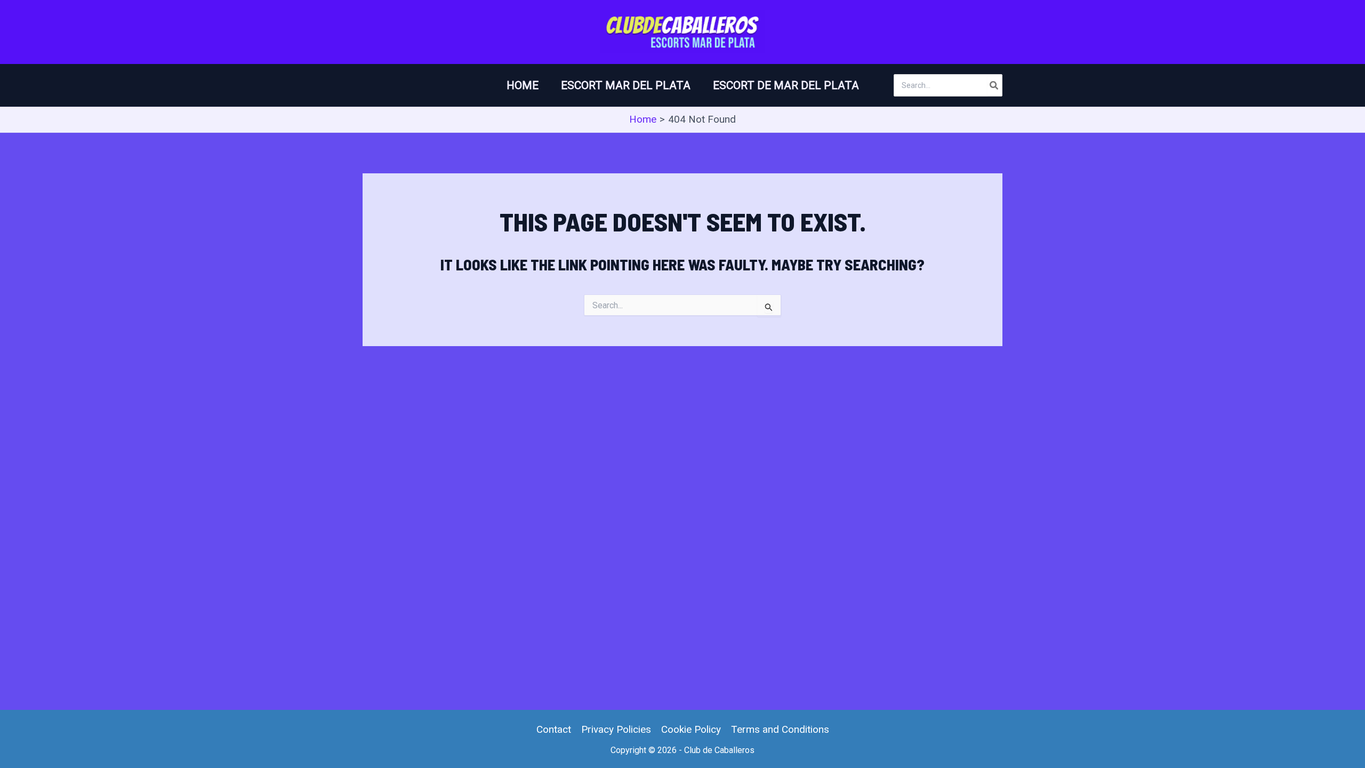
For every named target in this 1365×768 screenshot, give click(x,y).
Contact (553, 729)
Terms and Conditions (780, 729)
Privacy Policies (616, 729)
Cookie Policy (691, 729)
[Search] (994, 85)
